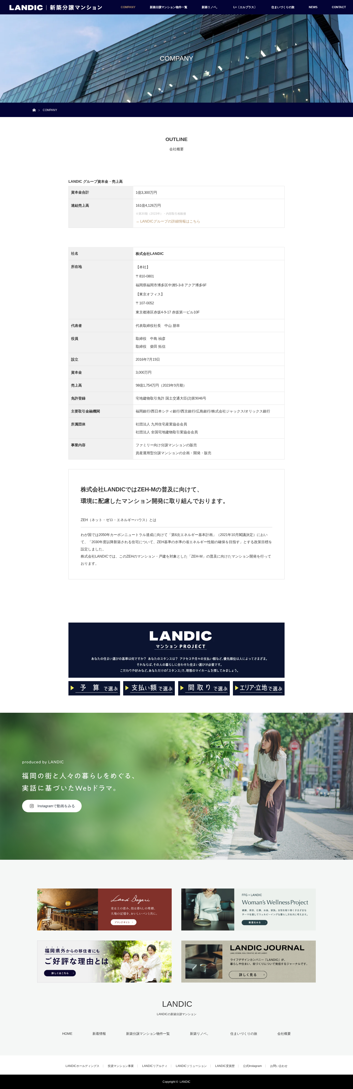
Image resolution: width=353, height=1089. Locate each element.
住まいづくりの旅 (282, 7)
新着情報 (99, 1034)
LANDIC (177, 1003)
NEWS (313, 7)
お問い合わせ (278, 1066)
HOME (67, 1034)
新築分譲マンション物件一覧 (168, 7)
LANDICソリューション (191, 1066)
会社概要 (284, 1034)
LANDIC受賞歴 (225, 1066)
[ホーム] (34, 104)
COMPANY (128, 7)
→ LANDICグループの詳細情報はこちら (168, 221)
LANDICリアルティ (154, 1066)
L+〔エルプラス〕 (245, 7)
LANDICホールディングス (82, 1066)
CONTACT (339, 7)
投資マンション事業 (121, 1066)
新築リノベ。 (210, 7)
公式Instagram (252, 1066)
